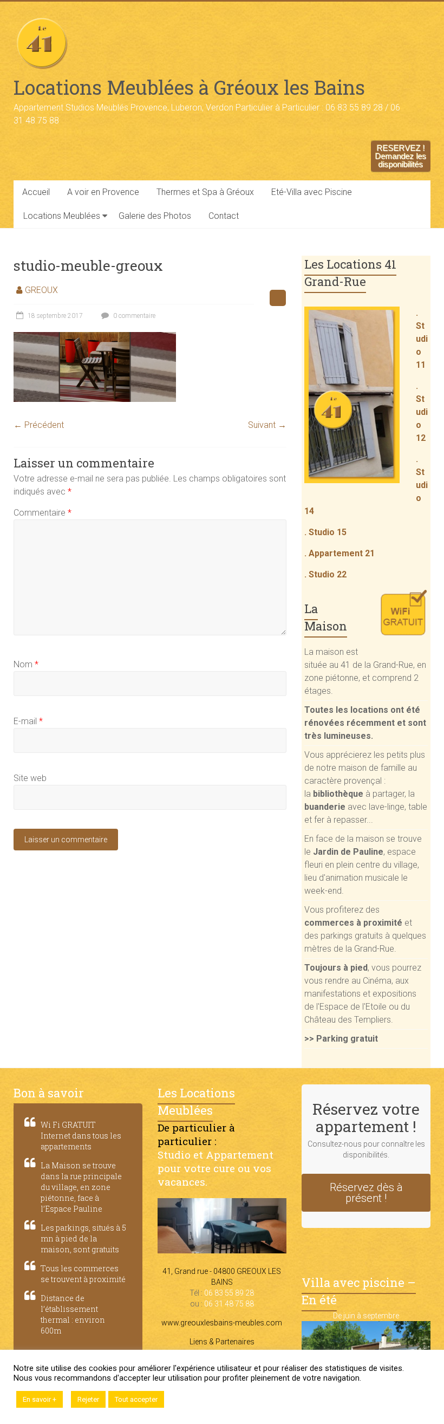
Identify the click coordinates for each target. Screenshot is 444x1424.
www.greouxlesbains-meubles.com (221, 1322)
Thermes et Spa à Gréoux (205, 192)
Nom (26, 664)
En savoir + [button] (39, 1399)
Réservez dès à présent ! (366, 1193)
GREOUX (41, 290)
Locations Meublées (61, 216)
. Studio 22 (325, 574)
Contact (223, 216)
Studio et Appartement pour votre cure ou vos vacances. (215, 1168)
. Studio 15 (325, 532)
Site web (30, 778)
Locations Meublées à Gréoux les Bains (189, 87)
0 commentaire (133, 316)
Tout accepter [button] (136, 1399)
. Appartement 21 (339, 553)
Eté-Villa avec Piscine (311, 192)
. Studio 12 (422, 412)
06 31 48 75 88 (229, 1303)
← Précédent (39, 425)
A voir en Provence (103, 192)
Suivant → (267, 425)
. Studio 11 (422, 339)
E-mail (28, 721)
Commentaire (42, 513)
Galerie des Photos (155, 216)
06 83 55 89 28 (229, 1293)
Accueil (36, 192)
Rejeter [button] (88, 1399)
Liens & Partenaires (222, 1341)
